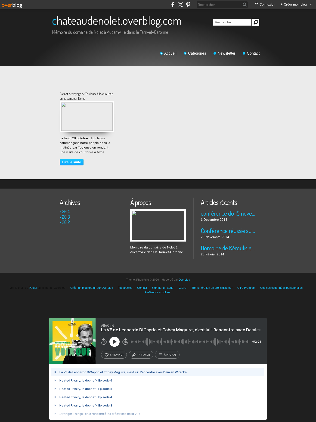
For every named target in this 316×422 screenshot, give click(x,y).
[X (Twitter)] (180, 4)
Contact (253, 53)
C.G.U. (183, 287)
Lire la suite (71, 162)
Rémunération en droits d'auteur (212, 287)
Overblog (184, 279)
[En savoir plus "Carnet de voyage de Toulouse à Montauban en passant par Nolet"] (87, 105)
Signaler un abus (163, 287)
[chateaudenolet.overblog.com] (158, 211)
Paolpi (33, 287)
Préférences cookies (157, 292)
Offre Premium (246, 287)
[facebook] (173, 4)
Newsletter (226, 53)
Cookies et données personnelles (281, 287)
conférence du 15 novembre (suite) (228, 213)
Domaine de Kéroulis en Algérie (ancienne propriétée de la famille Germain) (228, 248)
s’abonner (117, 354)
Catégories (197, 53)
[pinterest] (188, 4)
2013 (66, 217)
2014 (66, 211)
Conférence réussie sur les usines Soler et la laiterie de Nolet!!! (228, 230)
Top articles (125, 287)
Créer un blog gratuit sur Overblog (91, 287)
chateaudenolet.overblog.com (117, 20)
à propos (170, 354)
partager (144, 354)
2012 (66, 222)
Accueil (170, 53)
